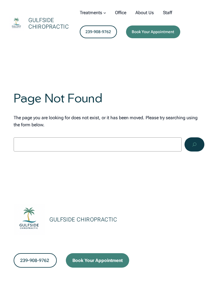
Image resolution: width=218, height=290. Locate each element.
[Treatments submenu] (104, 12)
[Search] (194, 144)
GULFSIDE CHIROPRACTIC (48, 23)
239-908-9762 (98, 31)
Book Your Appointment (153, 31)
